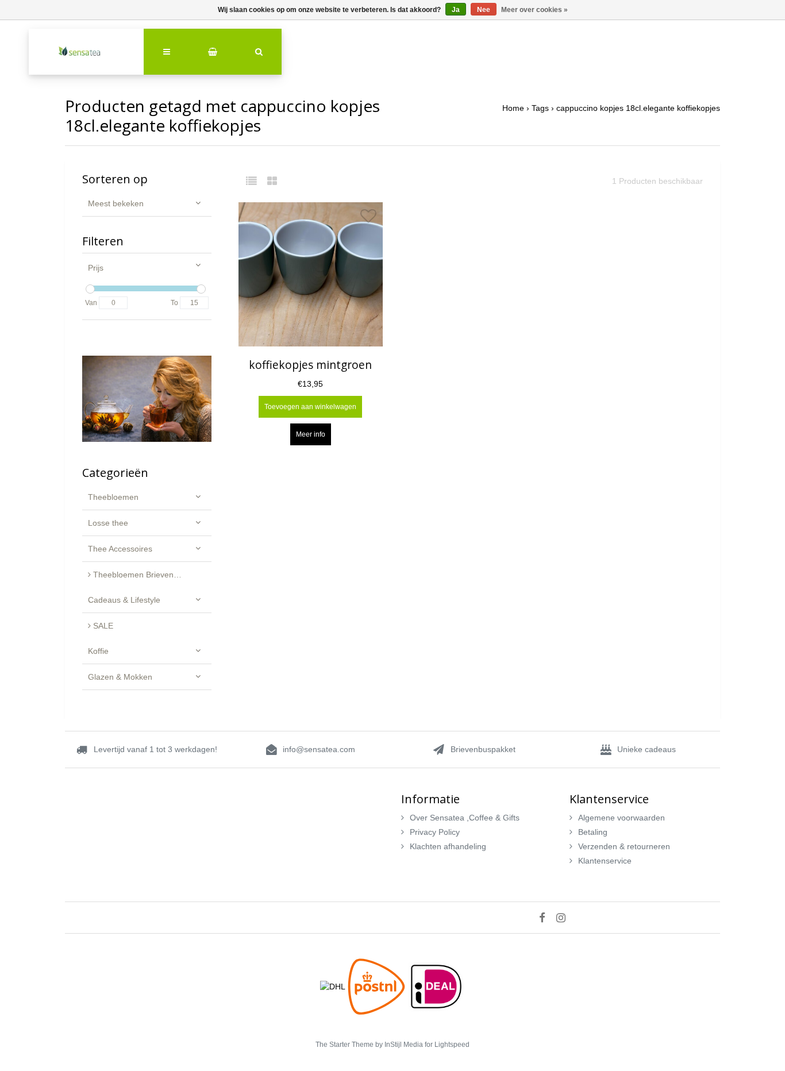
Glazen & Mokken (120, 676)
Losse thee (108, 522)
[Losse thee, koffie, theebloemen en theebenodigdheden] (86, 52)
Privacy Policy (435, 832)
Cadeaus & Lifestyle (124, 599)
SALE (102, 625)
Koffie (98, 651)
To (174, 303)
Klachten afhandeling (448, 846)
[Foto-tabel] (272, 181)
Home (513, 108)
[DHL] (334, 986)
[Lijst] (255, 181)
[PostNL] (377, 986)
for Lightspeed (447, 1045)
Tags (540, 108)
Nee (483, 10)
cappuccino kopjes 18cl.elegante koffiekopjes (638, 108)
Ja (456, 10)
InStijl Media (403, 1045)
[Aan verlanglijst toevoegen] (368, 219)
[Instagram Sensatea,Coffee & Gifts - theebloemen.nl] (565, 917)
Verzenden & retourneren (624, 846)
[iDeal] (436, 986)
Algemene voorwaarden (621, 817)
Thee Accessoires (120, 548)
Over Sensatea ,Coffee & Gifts (465, 817)
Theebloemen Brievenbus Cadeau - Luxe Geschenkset (151, 574)
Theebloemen (113, 497)
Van (91, 303)
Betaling (592, 832)
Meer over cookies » (534, 10)
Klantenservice (605, 860)
